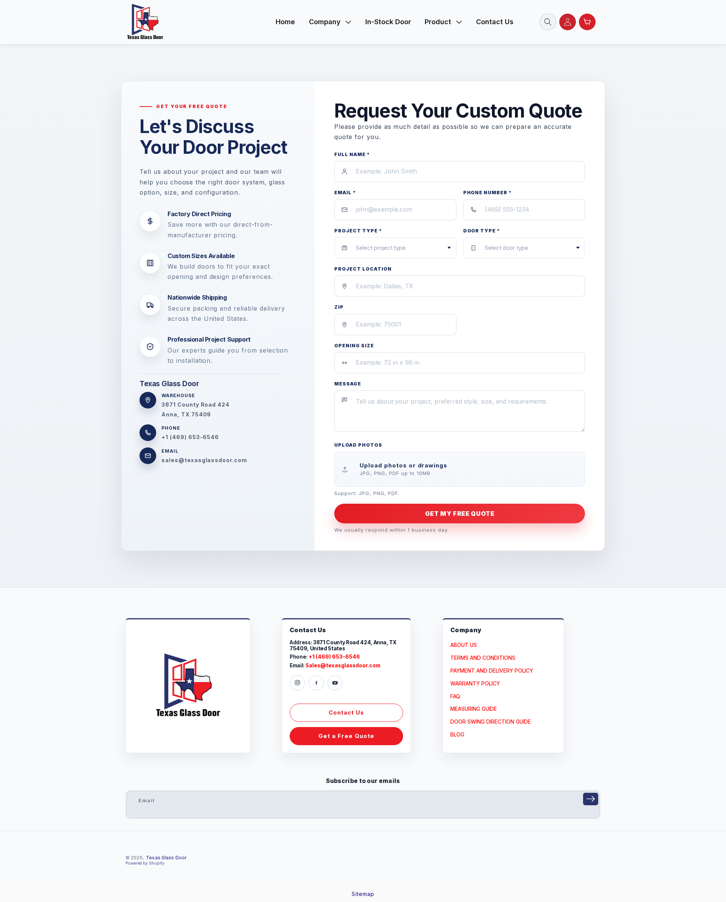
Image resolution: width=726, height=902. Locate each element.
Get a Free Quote (346, 736)
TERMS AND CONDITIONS (482, 658)
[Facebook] (316, 682)
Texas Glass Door (166, 857)
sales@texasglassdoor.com (204, 460)
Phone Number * (487, 192)
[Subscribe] (590, 798)
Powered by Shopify (145, 863)
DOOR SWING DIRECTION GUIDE (490, 722)
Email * (345, 192)
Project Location (362, 269)
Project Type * (358, 231)
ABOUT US (463, 645)
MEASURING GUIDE (473, 709)
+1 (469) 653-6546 (190, 437)
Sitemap (363, 894)
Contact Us (346, 712)
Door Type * (481, 231)
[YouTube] (335, 682)
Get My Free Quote (460, 513)
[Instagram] (297, 682)
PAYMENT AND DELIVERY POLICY (491, 671)
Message (347, 384)
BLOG (457, 735)
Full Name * (352, 154)
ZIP (339, 307)
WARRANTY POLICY (475, 684)
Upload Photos (358, 445)
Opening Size (354, 345)
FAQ (455, 696)
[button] (330, 21)
